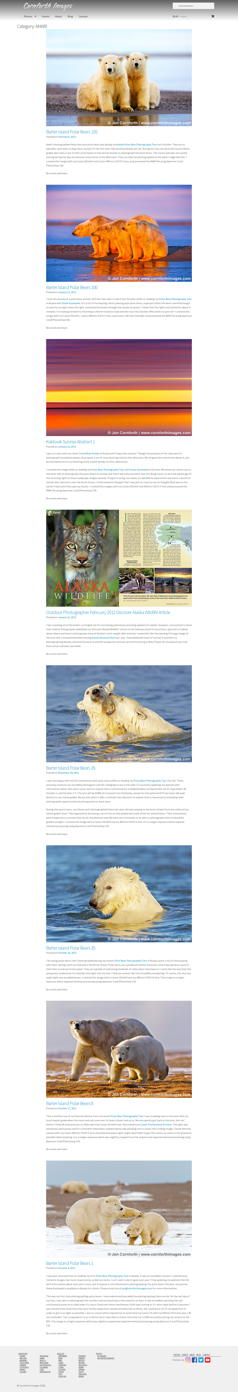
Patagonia (44, 1363)
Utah (42, 1369)
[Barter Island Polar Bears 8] (119, 1049)
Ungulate (83, 1374)
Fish (60, 1374)
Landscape (22, 1354)
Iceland (23, 1372)
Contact (83, 16)
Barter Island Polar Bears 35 (70, 948)
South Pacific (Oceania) (45, 1366)
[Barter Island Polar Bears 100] (119, 233)
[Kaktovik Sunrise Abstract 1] (119, 387)
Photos (28, 16)
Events (46, 16)
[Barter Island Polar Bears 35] (119, 893)
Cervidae (62, 1365)
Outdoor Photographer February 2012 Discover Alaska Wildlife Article (108, 612)
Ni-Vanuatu (101, 1356)
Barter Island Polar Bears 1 (69, 1263)
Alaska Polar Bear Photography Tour (136, 144)
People (99, 1354)
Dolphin (61, 1369)
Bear (60, 1358)
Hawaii (22, 1369)
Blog (70, 16)
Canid (60, 1363)
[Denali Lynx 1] (119, 558)
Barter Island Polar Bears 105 (71, 132)
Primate (82, 1358)
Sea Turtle (83, 1365)
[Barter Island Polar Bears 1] (119, 1209)
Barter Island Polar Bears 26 (70, 768)
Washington (45, 1372)
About (58, 16)
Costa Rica (24, 1367)
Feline (61, 1372)
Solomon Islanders (105, 1358)
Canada (23, 1365)
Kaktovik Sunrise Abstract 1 (70, 441)
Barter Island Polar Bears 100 (71, 287)
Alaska (22, 1356)
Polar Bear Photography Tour (175, 299)
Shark (81, 1367)
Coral (61, 1367)
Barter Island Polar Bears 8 (69, 1103)
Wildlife (60, 1354)
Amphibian (62, 1356)
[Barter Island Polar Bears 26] (119, 713)
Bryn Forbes (92, 453)
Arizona (23, 1358)
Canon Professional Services (156, 1124)
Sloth (81, 1372)
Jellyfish (62, 1376)
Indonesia (44, 1356)
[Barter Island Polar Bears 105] (119, 77)
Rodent (82, 1363)
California (24, 1363)
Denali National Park (103, 637)
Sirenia (82, 1369)
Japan (42, 1358)
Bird (60, 1360)
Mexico (43, 1360)
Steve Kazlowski (71, 303)
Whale (81, 1376)
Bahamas (23, 1360)
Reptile (82, 1360)
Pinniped (82, 1356)
